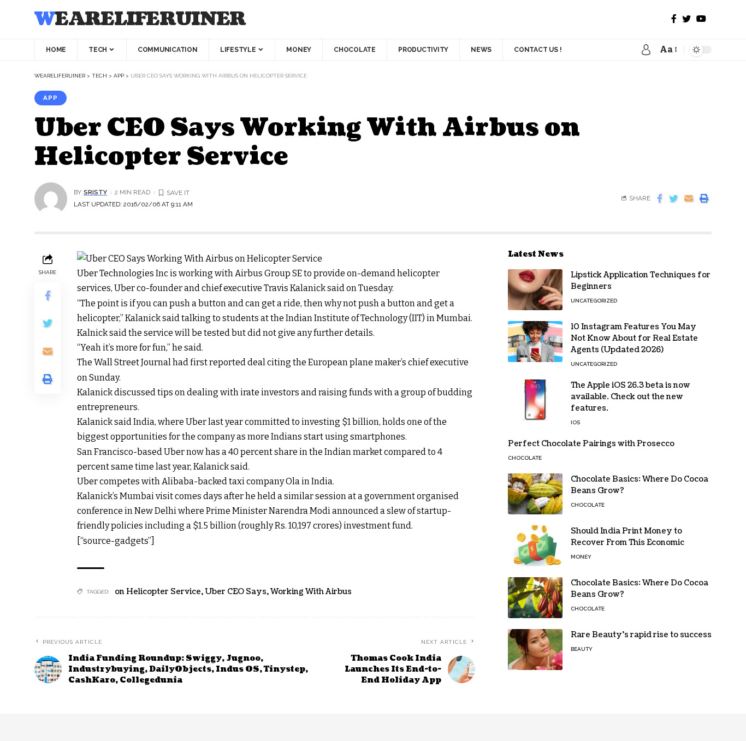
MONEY (581, 557)
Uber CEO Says (236, 591)
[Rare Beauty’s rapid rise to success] (535, 649)
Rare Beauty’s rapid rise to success (641, 635)
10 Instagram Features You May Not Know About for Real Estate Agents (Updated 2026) (634, 338)
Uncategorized (594, 301)
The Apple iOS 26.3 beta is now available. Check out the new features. (630, 396)
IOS (575, 422)
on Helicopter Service (158, 591)
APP (50, 98)
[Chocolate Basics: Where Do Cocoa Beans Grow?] (535, 493)
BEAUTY (582, 649)
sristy (95, 192)
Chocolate (525, 458)
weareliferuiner (140, 19)
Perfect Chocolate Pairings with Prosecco (591, 443)
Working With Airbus (311, 591)
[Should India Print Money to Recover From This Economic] (535, 545)
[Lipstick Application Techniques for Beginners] (535, 289)
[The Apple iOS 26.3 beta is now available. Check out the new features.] (535, 400)
